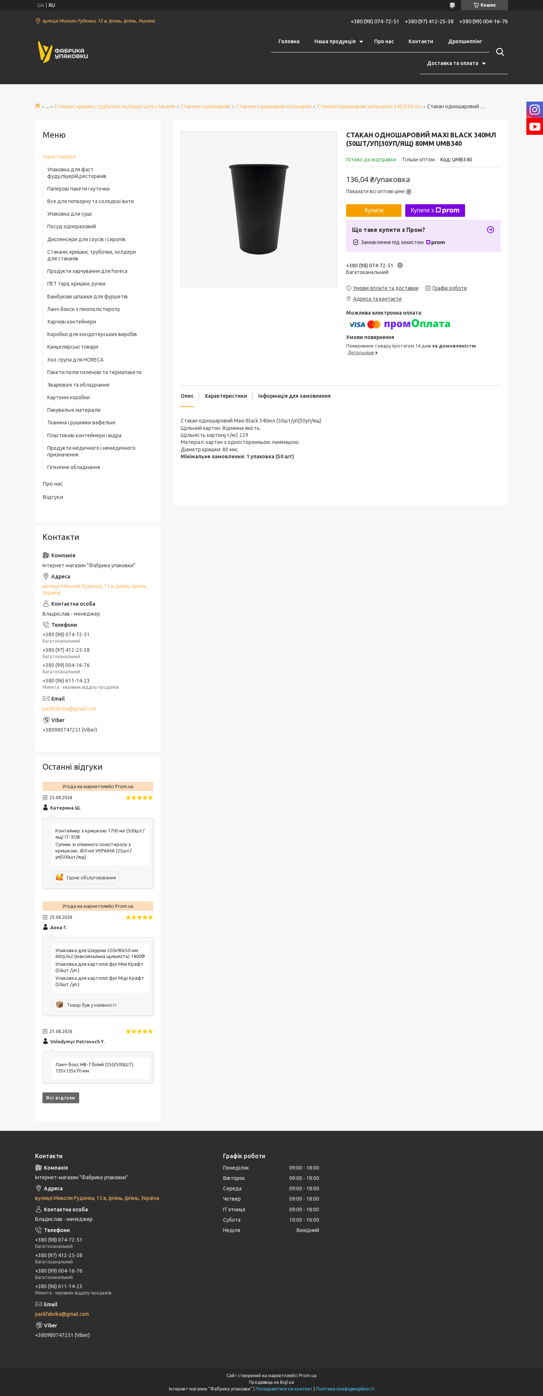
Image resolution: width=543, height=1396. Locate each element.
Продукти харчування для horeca (87, 271)
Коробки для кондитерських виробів (92, 334)
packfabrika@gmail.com (69, 709)
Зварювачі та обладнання (78, 385)
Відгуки (52, 497)
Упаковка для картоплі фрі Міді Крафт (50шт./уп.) (99, 981)
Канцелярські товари (72, 347)
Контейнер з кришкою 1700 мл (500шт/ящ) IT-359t (99, 833)
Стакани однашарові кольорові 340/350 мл (369, 106)
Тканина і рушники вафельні (81, 422)
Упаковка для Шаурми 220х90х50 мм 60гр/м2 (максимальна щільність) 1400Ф (100, 953)
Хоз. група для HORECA (75, 360)
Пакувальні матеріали (73, 410)
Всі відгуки (60, 1097)
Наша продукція (335, 41)
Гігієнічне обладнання (73, 467)
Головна (289, 41)
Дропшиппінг (465, 41)
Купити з (422, 210)
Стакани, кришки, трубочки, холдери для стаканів (114, 106)
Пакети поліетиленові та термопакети (94, 372)
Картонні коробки (68, 397)
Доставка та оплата (452, 63)
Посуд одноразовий (71, 226)
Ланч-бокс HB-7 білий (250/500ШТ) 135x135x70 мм (94, 1067)
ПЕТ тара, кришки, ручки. (76, 284)
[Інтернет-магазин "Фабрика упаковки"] (62, 52)
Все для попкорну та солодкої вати (90, 201)
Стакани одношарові (205, 106)
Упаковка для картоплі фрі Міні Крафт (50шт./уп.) (99, 967)
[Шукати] (498, 52)
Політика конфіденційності (345, 1388)
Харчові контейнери (71, 322)
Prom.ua (308, 1375)
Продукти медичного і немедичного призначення (91, 451)
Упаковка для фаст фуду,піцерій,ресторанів (76, 173)
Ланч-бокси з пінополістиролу (83, 309)
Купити (374, 210)
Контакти (421, 41)
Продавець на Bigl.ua (271, 1382)
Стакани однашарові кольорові (274, 106)
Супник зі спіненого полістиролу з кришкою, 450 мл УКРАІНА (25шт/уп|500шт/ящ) (93, 850)
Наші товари (59, 156)
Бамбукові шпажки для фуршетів (87, 297)
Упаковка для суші (69, 214)
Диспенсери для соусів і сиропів (86, 239)
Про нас (384, 41)
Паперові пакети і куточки (78, 189)
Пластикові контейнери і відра (84, 435)
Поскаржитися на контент (284, 1388)
